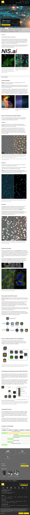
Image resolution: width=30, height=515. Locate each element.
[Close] (29, 509)
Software (2, 463)
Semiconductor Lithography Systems (21, 505)
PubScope (24, 501)
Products (6, 480)
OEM (2, 502)
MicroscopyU (13, 502)
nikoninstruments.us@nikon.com (6, 493)
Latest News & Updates (4, 501)
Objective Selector (12, 501)
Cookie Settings (2, 513)
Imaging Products (3, 505)
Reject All (26, 513)
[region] (15, 511)
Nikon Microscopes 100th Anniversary (6, 498)
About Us (2, 495)
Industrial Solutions (11, 505)
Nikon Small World (6, 502)
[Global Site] (25, 2)
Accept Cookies (21, 513)
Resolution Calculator (19, 501)
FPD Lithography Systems (5, 506)
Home (2, 480)
